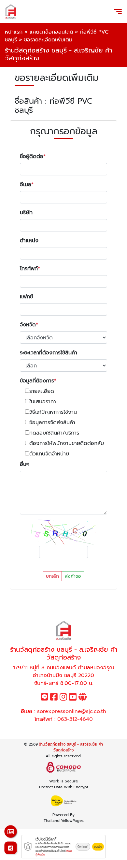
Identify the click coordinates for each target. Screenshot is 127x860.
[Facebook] (54, 698)
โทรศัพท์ (29, 269)
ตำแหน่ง (29, 241)
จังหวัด (28, 325)
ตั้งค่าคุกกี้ (83, 847)
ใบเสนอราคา (42, 402)
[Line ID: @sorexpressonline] (44, 698)
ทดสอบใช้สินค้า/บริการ (54, 433)
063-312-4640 (75, 719)
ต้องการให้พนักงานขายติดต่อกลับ (66, 443)
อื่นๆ (25, 464)
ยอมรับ (98, 847)
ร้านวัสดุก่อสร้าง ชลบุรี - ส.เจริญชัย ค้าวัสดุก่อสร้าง (71, 747)
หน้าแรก (13, 32)
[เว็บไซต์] (82, 698)
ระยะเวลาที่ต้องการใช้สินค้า (48, 353)
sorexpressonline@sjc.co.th (71, 711)
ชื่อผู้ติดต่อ (31, 156)
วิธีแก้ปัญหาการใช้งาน (53, 412)
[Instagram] (63, 698)
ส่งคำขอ (73, 576)
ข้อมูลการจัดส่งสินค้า (52, 422)
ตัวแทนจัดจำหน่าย (49, 454)
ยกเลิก (52, 576)
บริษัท (26, 212)
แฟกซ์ (26, 297)
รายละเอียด (41, 391)
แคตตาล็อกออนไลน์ (51, 32)
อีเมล (25, 184)
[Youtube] (73, 698)
